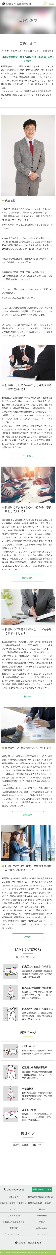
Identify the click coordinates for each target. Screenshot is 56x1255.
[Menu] (51, 3)
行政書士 (26, 1145)
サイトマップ (42, 1234)
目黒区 (16, 1145)
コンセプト (38, 1145)
